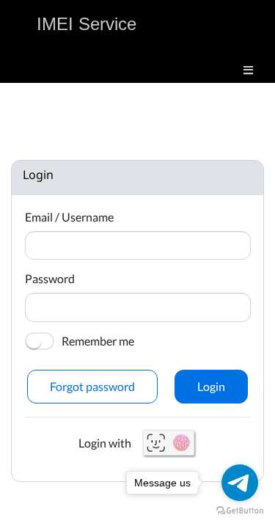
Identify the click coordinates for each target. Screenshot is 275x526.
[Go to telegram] (239, 482)
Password (50, 278)
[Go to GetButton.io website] (239, 511)
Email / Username (69, 217)
